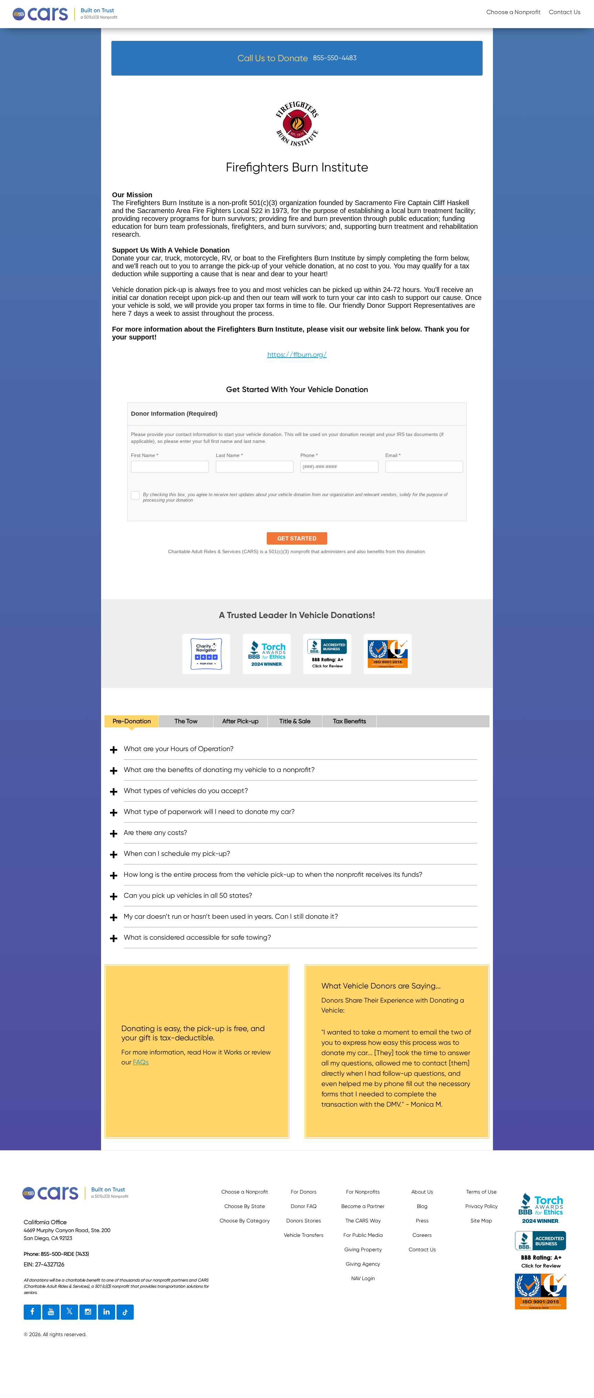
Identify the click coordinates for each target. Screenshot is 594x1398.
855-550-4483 (334, 58)
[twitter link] (69, 1312)
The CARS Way (363, 1221)
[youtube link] (50, 1312)
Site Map (481, 1221)
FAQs (141, 1062)
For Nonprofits (363, 1192)
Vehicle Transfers (303, 1235)
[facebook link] (32, 1312)
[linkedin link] (106, 1312)
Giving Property (363, 1249)
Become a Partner (363, 1206)
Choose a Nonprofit (513, 12)
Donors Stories (303, 1221)
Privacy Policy (481, 1206)
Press (422, 1221)
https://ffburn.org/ (297, 355)
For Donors (304, 1192)
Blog (422, 1206)
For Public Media (363, 1235)
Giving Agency (363, 1264)
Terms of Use (481, 1192)
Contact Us (565, 12)
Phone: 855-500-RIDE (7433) (56, 1254)
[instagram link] (88, 1312)
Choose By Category (245, 1221)
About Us (422, 1192)
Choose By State (244, 1206)
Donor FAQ (304, 1206)
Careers (422, 1235)
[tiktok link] (125, 1312)
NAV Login (363, 1278)
